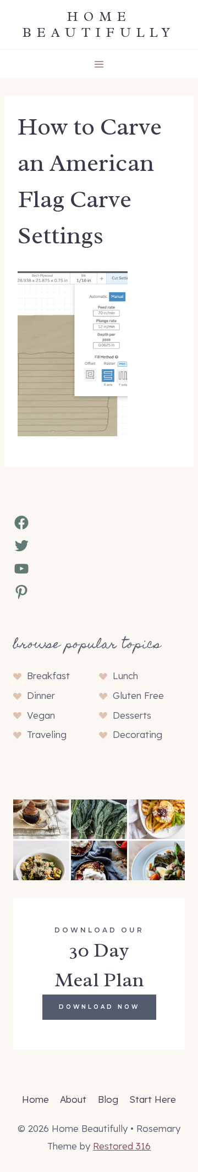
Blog (108, 1099)
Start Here (152, 1099)
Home (35, 1099)
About (73, 1099)
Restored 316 (122, 1146)
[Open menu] (99, 64)
